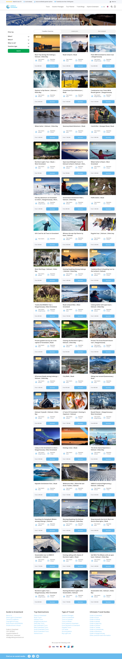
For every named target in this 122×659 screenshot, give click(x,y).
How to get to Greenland (13, 617)
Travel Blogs (81, 7)
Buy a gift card (66, 633)
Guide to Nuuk (94, 617)
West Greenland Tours (41, 627)
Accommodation (67, 631)
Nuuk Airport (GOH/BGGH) (14, 623)
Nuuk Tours (38, 617)
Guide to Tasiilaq (95, 627)
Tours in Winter (67, 621)
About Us (9, 615)
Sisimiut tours (38, 633)
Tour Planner (70, 7)
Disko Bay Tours (39, 623)
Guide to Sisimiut (95, 625)
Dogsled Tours (66, 627)
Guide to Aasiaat (95, 621)
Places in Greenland (40, 615)
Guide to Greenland (96, 615)
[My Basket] (115, 7)
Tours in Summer (67, 619)
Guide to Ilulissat (95, 619)
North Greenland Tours (41, 631)
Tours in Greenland (68, 617)
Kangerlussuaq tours (40, 621)
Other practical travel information (100, 635)
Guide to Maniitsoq (96, 631)
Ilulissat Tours (38, 619)
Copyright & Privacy (12, 621)
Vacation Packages (58, 7)
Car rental (65, 629)
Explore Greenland (92, 7)
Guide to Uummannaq (96, 629)
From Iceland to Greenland (70, 623)
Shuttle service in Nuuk (13, 625)
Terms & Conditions (12, 619)
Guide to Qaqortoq (95, 623)
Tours (48, 7)
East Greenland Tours (41, 625)
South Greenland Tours (41, 629)
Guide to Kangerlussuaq (97, 633)
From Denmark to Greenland (71, 625)
